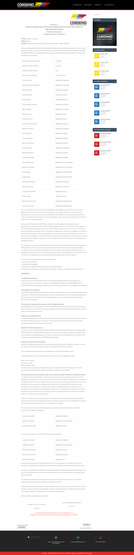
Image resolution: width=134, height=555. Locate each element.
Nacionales (88, 5)
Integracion (77, 5)
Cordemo (97, 5)
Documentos (109, 5)
